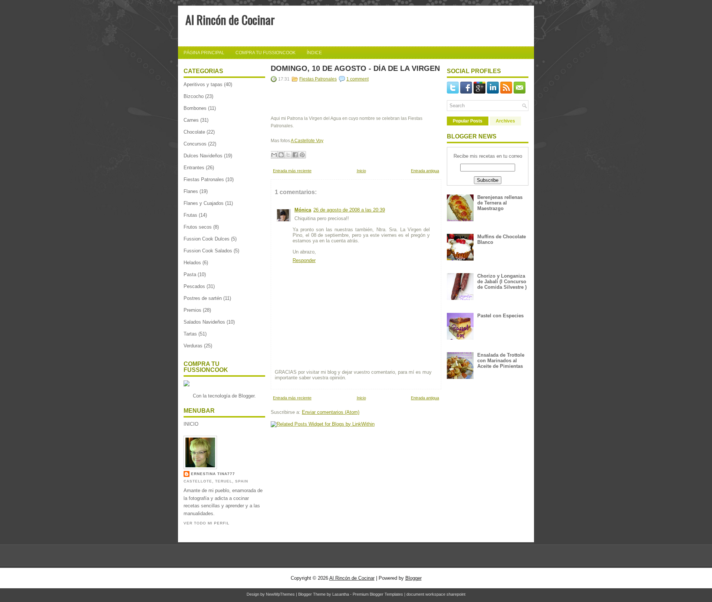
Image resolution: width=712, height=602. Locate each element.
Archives (505, 121)
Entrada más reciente (292, 171)
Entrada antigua (425, 171)
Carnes (191, 120)
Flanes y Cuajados (204, 203)
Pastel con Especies (500, 315)
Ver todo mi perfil (207, 523)
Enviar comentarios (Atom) (330, 412)
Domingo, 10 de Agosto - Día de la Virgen (355, 68)
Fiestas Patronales (204, 179)
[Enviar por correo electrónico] (274, 154)
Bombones (195, 108)
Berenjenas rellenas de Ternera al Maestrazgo (500, 202)
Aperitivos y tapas (203, 84)
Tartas (190, 334)
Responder (304, 260)
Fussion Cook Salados (208, 250)
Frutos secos (198, 227)
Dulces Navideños (203, 155)
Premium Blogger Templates (378, 594)
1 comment (357, 79)
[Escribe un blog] (281, 154)
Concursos (195, 144)
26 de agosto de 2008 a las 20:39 (349, 210)
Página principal (204, 52)
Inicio (361, 171)
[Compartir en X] (288, 154)
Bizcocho (194, 96)
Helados (192, 262)
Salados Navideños (204, 322)
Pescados (194, 286)
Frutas (190, 215)
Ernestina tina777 (213, 474)
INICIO (191, 424)
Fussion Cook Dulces (207, 239)
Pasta (190, 274)
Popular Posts (467, 121)
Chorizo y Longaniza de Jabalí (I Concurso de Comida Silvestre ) (502, 281)
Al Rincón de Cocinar (230, 19)
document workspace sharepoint (435, 594)
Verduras (193, 346)
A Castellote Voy (307, 140)
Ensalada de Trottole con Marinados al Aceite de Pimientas (500, 360)
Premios (192, 310)
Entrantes (194, 167)
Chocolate (194, 132)
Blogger (246, 396)
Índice (314, 52)
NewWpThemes (280, 594)
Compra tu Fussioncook (265, 52)
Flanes (191, 191)
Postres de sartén (203, 298)
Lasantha (340, 594)
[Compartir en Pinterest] (302, 154)
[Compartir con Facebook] (295, 154)
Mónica (302, 210)
